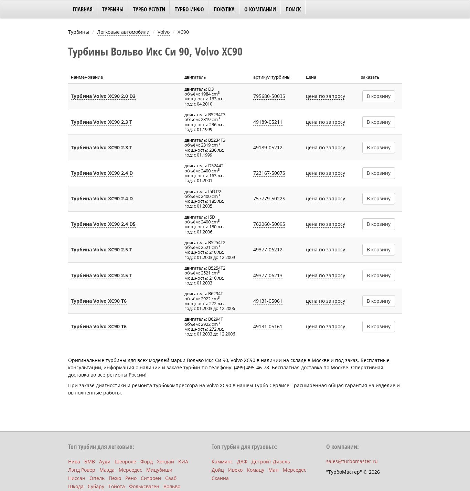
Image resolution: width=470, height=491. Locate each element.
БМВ (89, 461)
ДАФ (242, 461)
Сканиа (220, 478)
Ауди (104, 461)
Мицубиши (159, 470)
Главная (83, 9)
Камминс (222, 461)
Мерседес (130, 470)
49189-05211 (267, 122)
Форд (146, 461)
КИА (183, 461)
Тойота (116, 486)
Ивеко (235, 470)
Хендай (165, 461)
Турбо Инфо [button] (189, 9)
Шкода (76, 486)
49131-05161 (267, 326)
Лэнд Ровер (81, 470)
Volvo (164, 32)
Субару (96, 486)
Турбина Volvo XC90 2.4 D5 (103, 224)
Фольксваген (144, 486)
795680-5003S (269, 96)
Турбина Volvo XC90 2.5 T (101, 249)
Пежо (115, 478)
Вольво (171, 486)
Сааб (171, 478)
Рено (131, 478)
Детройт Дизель (271, 461)
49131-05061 (267, 301)
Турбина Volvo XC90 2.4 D (102, 173)
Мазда (107, 470)
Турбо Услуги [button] (149, 9)
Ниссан (76, 478)
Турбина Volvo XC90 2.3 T (101, 122)
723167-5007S (269, 173)
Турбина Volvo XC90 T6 (99, 301)
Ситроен (151, 478)
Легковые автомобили (123, 32)
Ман (273, 470)
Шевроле (125, 461)
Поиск (293, 9)
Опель (97, 478)
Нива (74, 461)
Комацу (255, 470)
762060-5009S (269, 224)
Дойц (218, 470)
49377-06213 (267, 275)
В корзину (379, 96)
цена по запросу (325, 96)
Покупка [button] (224, 9)
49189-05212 (267, 147)
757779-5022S (269, 198)
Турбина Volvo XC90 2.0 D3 (103, 96)
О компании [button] (260, 9)
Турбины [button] (113, 9)
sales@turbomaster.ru (352, 461)
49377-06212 (267, 249)
